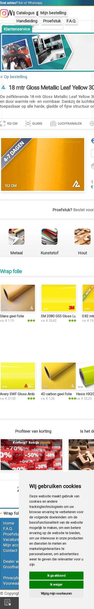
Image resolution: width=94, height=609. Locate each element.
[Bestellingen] (8, 604)
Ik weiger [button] (56, 584)
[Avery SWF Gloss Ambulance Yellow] (18, 388)
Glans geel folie (12, 316)
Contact (10, 550)
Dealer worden (16, 561)
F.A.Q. (71, 21)
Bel (21, 3)
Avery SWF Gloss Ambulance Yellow (27, 394)
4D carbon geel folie (56, 394)
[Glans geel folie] (18, 310)
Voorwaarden (15, 583)
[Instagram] (6, 16)
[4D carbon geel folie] (59, 388)
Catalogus (25, 13)
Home (8, 523)
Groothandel (14, 567)
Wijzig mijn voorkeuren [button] (56, 593)
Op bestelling (15, 76)
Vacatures (12, 539)
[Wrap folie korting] (31, 469)
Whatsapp (35, 3)
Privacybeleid (15, 578)
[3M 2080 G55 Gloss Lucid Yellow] (59, 310)
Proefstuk (52, 21)
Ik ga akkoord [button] (56, 575)
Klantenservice (17, 29)
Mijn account (15, 545)
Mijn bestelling (53, 13)
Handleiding (26, 21)
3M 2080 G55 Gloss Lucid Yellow (66, 316)
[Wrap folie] (3, 87)
